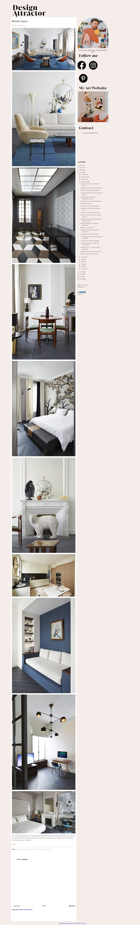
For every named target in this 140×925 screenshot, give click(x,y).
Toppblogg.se (81, 287)
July (82, 259)
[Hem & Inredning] (83, 285)
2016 (81, 170)
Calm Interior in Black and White (89, 234)
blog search (80, 294)
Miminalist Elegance (86, 203)
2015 (81, 172)
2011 (81, 279)
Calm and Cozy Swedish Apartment (90, 212)
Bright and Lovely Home (87, 227)
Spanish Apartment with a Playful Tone (91, 251)
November (84, 177)
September (84, 181)
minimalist (48, 849)
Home (44, 905)
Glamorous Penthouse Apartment (90, 190)
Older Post (72, 906)
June (82, 261)
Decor (17, 849)
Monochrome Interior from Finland (90, 206)
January (83, 269)
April (82, 266)
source (14, 844)
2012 (81, 276)
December (84, 174)
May (82, 264)
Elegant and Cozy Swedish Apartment (91, 201)
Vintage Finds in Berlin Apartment (90, 240)
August (83, 257)
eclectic (22, 849)
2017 (81, 167)
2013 (81, 274)
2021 (81, 165)
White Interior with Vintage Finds (89, 254)
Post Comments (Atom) (26, 909)
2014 (81, 272)
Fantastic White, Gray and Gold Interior (91, 188)
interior (28, 849)
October (83, 179)
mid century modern (37, 849)
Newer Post (16, 906)
